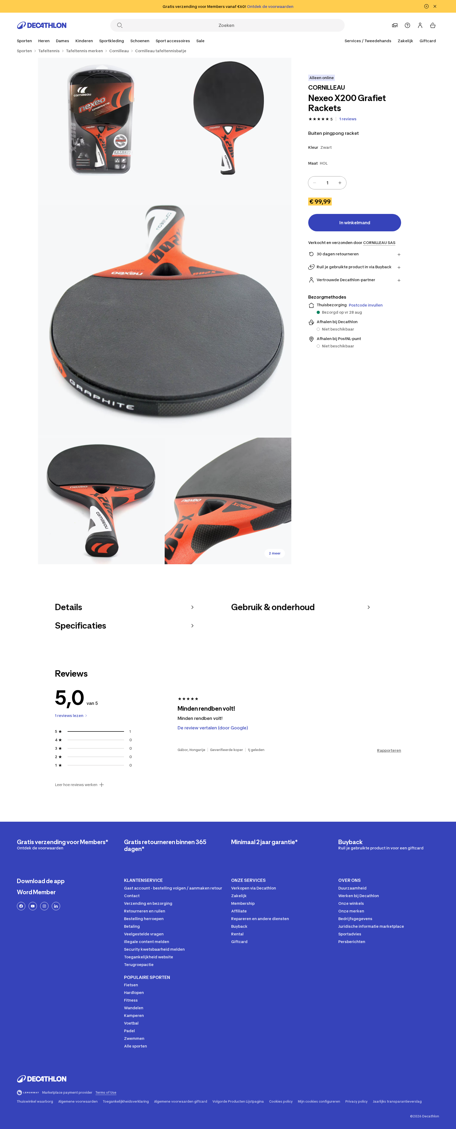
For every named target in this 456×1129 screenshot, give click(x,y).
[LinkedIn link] (56, 906)
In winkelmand (354, 222)
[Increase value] (340, 182)
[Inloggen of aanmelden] (420, 25)
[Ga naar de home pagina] (41, 25)
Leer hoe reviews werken (76, 785)
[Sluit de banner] (435, 6)
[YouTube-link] (32, 906)
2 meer (275, 553)
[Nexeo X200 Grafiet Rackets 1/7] (228, 121)
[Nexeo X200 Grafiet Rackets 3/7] (164, 311)
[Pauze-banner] (426, 6)
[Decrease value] (314, 182)
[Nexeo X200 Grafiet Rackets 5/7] (228, 501)
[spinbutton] (327, 183)
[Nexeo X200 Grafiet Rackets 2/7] (101, 121)
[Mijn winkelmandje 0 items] (432, 25)
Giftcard (428, 41)
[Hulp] (407, 25)
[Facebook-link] (21, 906)
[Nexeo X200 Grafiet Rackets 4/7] (101, 501)
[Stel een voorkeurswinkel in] (394, 25)
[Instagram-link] (44, 906)
